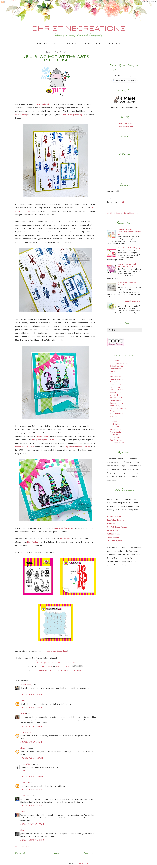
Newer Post (21, 853)
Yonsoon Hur (115, 387)
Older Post (90, 853)
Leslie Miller (25, 796)
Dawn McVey (115, 406)
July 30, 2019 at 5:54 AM (31, 694)
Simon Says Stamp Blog (119, 363)
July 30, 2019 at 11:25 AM (31, 776)
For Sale (114, 43)
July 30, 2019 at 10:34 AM (31, 758)
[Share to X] (77, 666)
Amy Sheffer (115, 437)
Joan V (23, 713)
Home (55, 853)
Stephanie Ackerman (118, 408)
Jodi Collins (114, 427)
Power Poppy (115, 411)
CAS (37, 670)
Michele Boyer (115, 392)
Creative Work (93, 43)
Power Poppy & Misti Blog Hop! (129, 248)
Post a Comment (22, 846)
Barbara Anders (116, 398)
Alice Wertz (114, 395)
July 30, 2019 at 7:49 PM (31, 790)
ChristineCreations (78, 29)
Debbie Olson (115, 429)
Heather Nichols (116, 403)
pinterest (71, 662)
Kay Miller (114, 421)
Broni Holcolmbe (116, 413)
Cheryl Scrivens (116, 440)
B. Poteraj (24, 782)
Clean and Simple (55, 670)
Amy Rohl (113, 416)
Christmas (43, 670)
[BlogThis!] (75, 666)
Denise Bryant (26, 732)
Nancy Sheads (115, 376)
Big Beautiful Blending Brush (78, 447)
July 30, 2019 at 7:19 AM (31, 707)
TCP (64, 670)
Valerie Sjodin (115, 432)
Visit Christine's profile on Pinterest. (122, 213)
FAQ (56, 43)
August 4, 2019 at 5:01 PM (32, 840)
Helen (22, 700)
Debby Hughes (116, 382)
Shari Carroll (115, 435)
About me (41, 43)
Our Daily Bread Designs (117, 527)
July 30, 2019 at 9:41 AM (31, 742)
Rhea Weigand (115, 400)
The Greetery (115, 368)
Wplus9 (113, 374)
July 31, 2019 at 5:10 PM (31, 805)
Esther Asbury (26, 684)
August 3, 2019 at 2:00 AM (32, 824)
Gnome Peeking (43, 436)
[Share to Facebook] (79, 666)
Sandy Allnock (115, 384)
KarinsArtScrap (26, 764)
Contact (71, 43)
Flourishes (111, 523)
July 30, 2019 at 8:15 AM (31, 726)
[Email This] (73, 666)
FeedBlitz (121, 202)
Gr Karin (23, 770)
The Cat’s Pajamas (74, 670)
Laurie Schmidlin (116, 424)
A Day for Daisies (114, 516)
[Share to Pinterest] (81, 666)
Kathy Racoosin (116, 419)
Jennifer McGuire (117, 443)
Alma (22, 830)
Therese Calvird (116, 390)
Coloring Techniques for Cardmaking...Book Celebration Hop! (129, 231)
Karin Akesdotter (117, 366)
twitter (60, 662)
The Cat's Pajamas (114, 541)
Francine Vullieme (117, 379)
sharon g (24, 748)
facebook (48, 662)
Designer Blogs (83, 863)
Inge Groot (114, 371)
